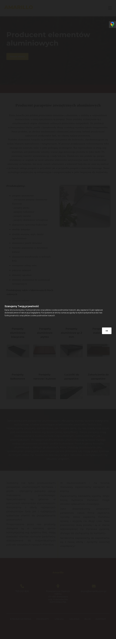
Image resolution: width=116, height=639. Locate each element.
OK (107, 331)
